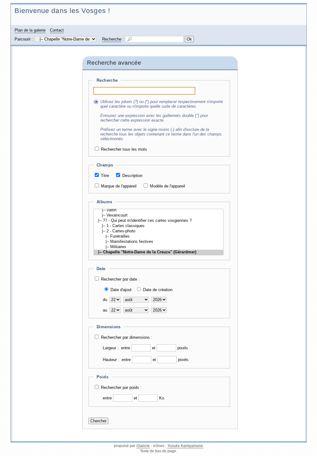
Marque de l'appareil (119, 186)
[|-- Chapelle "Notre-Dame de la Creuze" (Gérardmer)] (158, 252)
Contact (57, 30)
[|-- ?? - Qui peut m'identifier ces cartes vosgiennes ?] (158, 220)
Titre (105, 175)
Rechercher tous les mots (124, 149)
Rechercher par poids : (121, 387)
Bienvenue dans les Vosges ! (62, 11)
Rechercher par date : (120, 279)
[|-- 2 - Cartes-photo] (158, 231)
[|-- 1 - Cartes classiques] (158, 226)
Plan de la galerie (30, 30)
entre (125, 348)
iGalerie (143, 446)
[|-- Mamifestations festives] (158, 241)
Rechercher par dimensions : (126, 337)
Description (132, 175)
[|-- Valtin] (158, 210)
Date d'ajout (121, 289)
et (153, 348)
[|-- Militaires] (158, 247)
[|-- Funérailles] (158, 236)
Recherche (111, 39)
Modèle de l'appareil (167, 186)
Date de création (157, 289)
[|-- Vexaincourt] (158, 215)
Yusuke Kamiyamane (185, 446)
